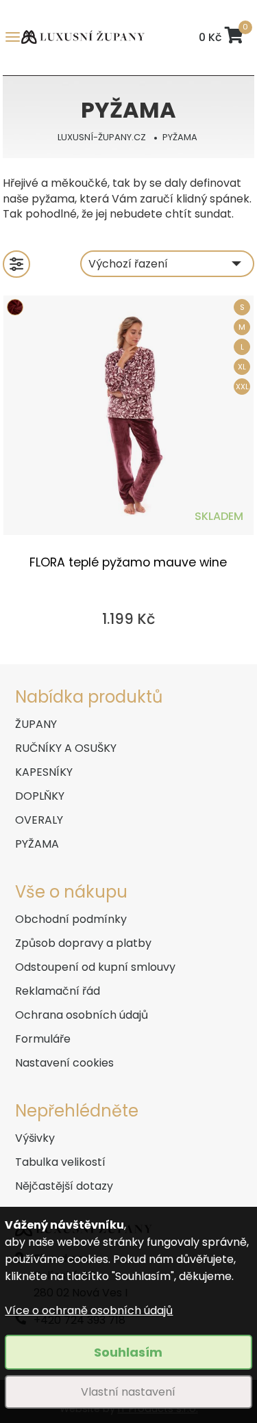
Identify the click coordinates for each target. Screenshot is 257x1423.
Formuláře (43, 1039)
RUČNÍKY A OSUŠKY (66, 748)
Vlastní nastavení (128, 1392)
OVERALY (39, 820)
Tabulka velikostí (60, 1162)
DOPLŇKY (39, 796)
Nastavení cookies (64, 1063)
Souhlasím (128, 1352)
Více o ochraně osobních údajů (89, 1310)
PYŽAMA (179, 137)
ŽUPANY (36, 724)
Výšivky (35, 1138)
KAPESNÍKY (44, 772)
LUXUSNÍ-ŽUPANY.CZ (102, 137)
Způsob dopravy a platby (83, 943)
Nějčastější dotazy (64, 1186)
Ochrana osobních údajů (81, 1015)
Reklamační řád (57, 991)
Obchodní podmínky (71, 919)
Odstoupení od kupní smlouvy (95, 967)
